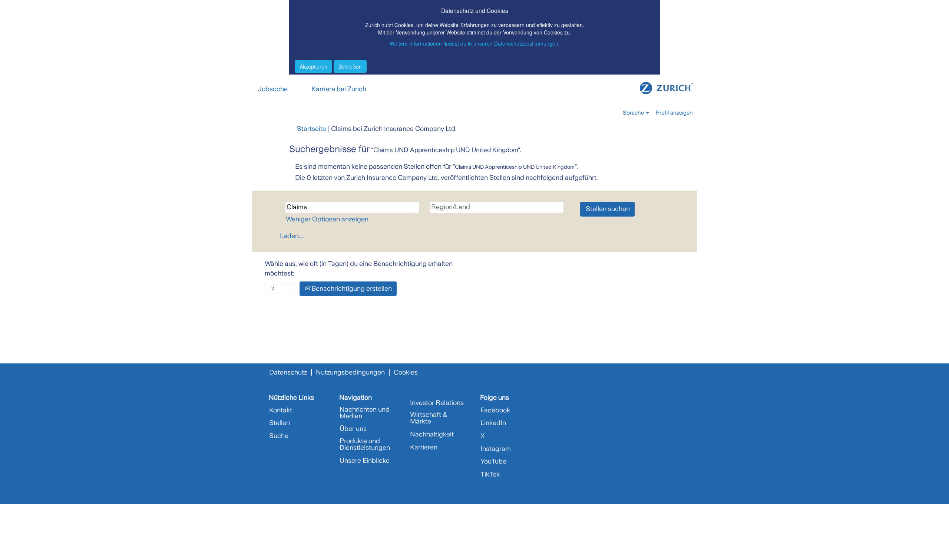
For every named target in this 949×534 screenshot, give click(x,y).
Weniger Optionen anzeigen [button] (327, 219)
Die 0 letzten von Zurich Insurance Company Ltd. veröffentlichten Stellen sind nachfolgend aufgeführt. (446, 177)
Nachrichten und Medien (365, 413)
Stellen (279, 422)
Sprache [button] (634, 113)
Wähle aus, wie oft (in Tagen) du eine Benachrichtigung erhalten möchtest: (359, 268)
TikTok (490, 474)
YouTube (493, 461)
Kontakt (280, 410)
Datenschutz (288, 372)
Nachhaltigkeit (432, 434)
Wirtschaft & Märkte (428, 418)
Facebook (495, 410)
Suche (278, 435)
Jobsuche (273, 89)
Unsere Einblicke (365, 460)
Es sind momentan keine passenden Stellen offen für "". (436, 166)
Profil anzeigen (674, 113)
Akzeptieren (313, 66)
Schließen (350, 66)
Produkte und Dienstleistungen (365, 444)
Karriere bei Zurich (338, 89)
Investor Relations (437, 402)
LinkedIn (493, 422)
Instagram (495, 448)
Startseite (311, 128)
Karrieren (423, 447)
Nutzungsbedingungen (350, 372)
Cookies (406, 372)
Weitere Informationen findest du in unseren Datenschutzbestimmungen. (475, 43)
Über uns (353, 428)
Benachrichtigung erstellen (351, 288)
